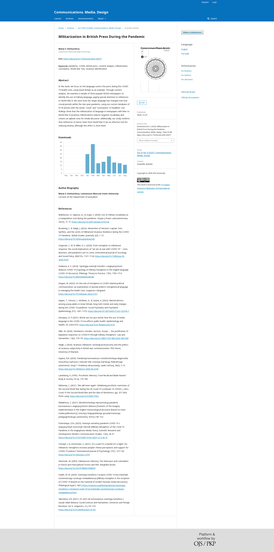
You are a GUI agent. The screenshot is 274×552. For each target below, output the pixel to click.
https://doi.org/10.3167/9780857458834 (77, 468)
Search (213, 18)
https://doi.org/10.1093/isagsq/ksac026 (77, 239)
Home (61, 28)
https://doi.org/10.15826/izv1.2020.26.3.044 (78, 369)
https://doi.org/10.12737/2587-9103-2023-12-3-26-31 (83, 437)
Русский (185, 53)
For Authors (186, 75)
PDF (143, 102)
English (184, 49)
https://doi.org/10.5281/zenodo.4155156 (90, 222)
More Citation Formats (148, 140)
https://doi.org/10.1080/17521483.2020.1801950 (106, 338)
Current (57, 18)
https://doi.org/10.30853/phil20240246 (76, 277)
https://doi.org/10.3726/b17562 (84, 396)
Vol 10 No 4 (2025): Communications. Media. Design (99, 28)
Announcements (85, 18)
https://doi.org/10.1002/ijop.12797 (74, 454)
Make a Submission (192, 32)
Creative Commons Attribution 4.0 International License (153, 188)
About (101, 18)
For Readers (186, 71)
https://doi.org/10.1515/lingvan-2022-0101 (78, 294)
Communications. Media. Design (81, 12)
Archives (69, 18)
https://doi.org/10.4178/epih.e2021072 (97, 324)
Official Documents (190, 97)
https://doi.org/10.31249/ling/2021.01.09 (77, 509)
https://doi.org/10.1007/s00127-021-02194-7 (108, 311)
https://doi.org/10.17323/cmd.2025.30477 (82, 58)
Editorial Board (188, 92)
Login (214, 2)
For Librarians (187, 79)
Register (205, 2)
